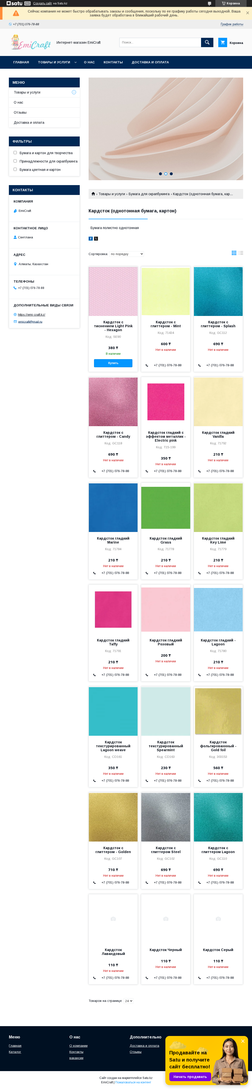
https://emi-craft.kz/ (31, 314)
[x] (96, 239)
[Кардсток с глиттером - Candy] (113, 401)
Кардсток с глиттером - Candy (113, 434)
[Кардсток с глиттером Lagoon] (218, 817)
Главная (21, 62)
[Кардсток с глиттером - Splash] (218, 291)
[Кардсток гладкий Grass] (165, 507)
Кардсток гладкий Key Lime (218, 540)
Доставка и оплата (150, 62)
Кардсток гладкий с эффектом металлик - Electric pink (166, 436)
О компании (78, 1046)
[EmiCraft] (30, 50)
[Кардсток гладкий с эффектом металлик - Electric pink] (165, 401)
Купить (113, 363)
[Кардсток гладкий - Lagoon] (218, 609)
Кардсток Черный (166, 950)
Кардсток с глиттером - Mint (166, 324)
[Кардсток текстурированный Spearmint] (165, 711)
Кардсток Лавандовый (113, 952)
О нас (89, 62)
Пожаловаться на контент (133, 1082)
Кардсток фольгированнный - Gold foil (218, 746)
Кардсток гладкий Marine (113, 540)
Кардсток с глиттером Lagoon (218, 850)
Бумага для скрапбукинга (149, 194)
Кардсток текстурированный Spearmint (166, 746)
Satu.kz (147, 1078)
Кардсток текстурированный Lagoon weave (113, 746)
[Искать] (207, 42)
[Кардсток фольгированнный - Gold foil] (218, 711)
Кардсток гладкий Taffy (113, 642)
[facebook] (91, 239)
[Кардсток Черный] (165, 918)
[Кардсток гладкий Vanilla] (218, 401)
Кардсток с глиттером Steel (166, 850)
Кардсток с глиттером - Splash (218, 324)
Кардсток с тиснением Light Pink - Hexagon (113, 326)
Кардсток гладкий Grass (166, 540)
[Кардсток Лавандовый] (113, 918)
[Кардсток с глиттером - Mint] (165, 291)
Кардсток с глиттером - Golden (113, 850)
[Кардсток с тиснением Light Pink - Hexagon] (113, 291)
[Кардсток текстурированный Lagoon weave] (113, 711)
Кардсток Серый (218, 950)
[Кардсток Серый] (218, 918)
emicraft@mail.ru (30, 321)
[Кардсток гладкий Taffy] (113, 609)
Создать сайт (42, 3)
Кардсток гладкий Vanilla (218, 434)
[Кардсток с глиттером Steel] (165, 817)
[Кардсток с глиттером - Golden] (113, 817)
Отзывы (20, 112)
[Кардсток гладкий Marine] (113, 507)
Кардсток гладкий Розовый (166, 642)
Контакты (113, 62)
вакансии (76, 1058)
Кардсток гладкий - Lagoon (218, 642)
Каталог (15, 1052)
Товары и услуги (54, 62)
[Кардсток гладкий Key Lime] (218, 507)
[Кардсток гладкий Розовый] (165, 609)
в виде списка (241, 254)
